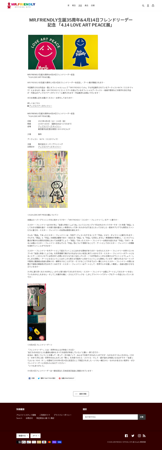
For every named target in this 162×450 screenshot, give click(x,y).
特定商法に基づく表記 (45, 418)
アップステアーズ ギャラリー (49, 126)
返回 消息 (83, 394)
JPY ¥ (35, 436)
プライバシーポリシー (63, 415)
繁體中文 (22, 436)
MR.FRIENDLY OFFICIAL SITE (122, 442)
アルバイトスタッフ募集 (26, 415)
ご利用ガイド (44, 415)
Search (19, 418)
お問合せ (29, 418)
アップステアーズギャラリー (40, 106)
